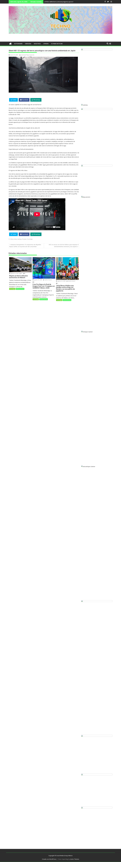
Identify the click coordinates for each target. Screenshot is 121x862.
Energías (28, 44)
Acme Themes (74, 859)
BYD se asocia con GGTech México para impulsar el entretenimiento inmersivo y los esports (64, 245)
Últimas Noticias (57, 44)
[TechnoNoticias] (10, 43)
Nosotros (37, 44)
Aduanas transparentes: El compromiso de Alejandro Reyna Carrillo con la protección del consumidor (25, 245)
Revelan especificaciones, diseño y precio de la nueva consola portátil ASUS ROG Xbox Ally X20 (73, 2)
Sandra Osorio (48, 280)
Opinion (45, 44)
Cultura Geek (13, 239)
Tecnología (30, 239)
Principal (24, 239)
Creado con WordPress (49, 859)
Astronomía (18, 44)
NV (21, 273)
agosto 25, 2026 (14, 273)
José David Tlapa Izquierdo (27, 55)
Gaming (19, 239)
